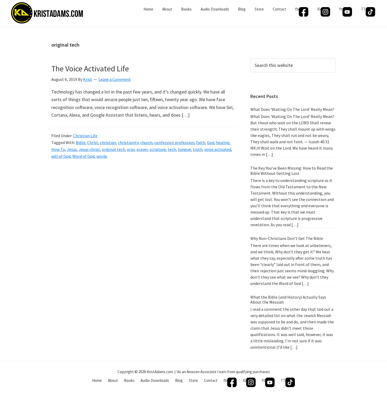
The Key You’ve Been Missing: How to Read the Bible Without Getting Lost (291, 170)
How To (58, 149)
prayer (142, 149)
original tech (113, 149)
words (101, 156)
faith (200, 142)
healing (223, 142)
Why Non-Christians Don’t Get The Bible (286, 238)
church (146, 142)
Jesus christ (89, 149)
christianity (128, 142)
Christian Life (85, 135)
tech (172, 149)
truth (197, 149)
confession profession (174, 142)
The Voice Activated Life (90, 68)
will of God (61, 156)
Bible (80, 142)
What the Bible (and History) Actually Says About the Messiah (288, 299)
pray (131, 149)
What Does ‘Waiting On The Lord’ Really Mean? (292, 109)
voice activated (217, 149)
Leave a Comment (114, 79)
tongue (184, 149)
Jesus (72, 149)
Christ (92, 142)
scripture (158, 149)
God (210, 142)
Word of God (83, 156)
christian (108, 142)
